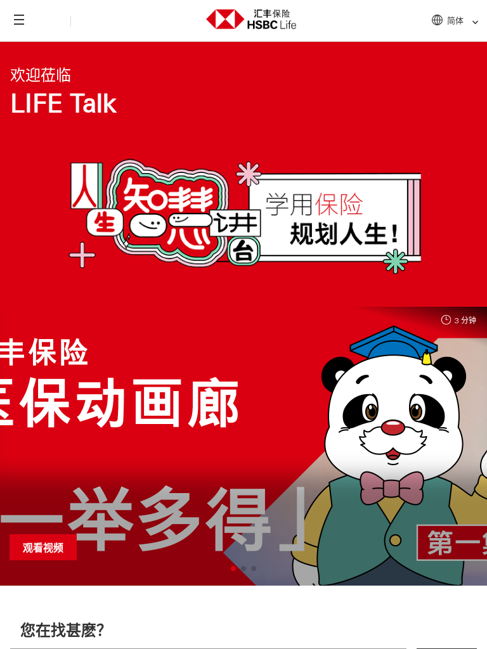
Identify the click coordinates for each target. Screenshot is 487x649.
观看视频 (43, 547)
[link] (471, 22)
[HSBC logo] (251, 17)
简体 (455, 20)
